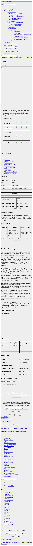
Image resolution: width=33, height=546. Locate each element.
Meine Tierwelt (11, 28)
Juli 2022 (6, 503)
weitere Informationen (10, 173)
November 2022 (8, 497)
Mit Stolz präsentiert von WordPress (10, 542)
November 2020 (8, 518)
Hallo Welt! (11, 486)
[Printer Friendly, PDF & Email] (16, 415)
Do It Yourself (11, 21)
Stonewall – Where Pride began (10, 425)
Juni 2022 (6, 504)
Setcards (6, 470)
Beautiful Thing (5, 417)
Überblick (7, 160)
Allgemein (7, 438)
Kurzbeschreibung (9, 161)
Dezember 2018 (8, 524)
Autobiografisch (5, 57)
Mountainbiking (11, 12)
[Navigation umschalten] (1, 3)
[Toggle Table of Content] (2, 157)
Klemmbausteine (11, 27)
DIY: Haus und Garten (17, 22)
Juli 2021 (6, 510)
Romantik (6, 465)
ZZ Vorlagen (7, 476)
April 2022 (7, 507)
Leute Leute (7, 459)
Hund (12, 40)
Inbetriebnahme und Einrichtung (22, 34)
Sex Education (4, 418)
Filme (15, 57)
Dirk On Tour (14, 15)
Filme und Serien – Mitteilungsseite (24, 394)
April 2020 (7, 519)
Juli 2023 (6, 494)
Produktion (8, 170)
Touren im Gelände (16, 18)
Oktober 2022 (8, 498)
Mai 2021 (6, 513)
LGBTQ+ (29, 57)
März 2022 (7, 509)
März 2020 (7, 521)
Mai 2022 (6, 506)
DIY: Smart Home (16, 25)
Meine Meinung (8, 9)
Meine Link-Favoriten (13, 51)
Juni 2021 (6, 512)
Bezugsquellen (8, 163)
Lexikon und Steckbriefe (20, 39)
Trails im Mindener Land (17, 16)
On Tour (6, 464)
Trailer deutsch (12, 167)
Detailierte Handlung (10, 164)
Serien (5, 468)
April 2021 (7, 515)
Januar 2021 (7, 516)
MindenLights (8, 45)
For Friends (7, 453)
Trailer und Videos (9, 166)
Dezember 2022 (8, 495)
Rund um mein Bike (16, 13)
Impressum (7, 53)
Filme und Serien (12, 43)
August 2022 (7, 501)
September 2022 (8, 500)
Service (6, 50)
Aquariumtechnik (19, 33)
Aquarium (13, 30)
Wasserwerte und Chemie (21, 37)
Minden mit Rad (15, 19)
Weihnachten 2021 (12, 48)
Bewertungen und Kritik (11, 172)
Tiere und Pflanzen (19, 36)
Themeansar (4, 544)
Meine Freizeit (8, 10)
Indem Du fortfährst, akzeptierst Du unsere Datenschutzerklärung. (16, 410)
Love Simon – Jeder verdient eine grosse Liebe (14, 428)
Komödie (6, 458)
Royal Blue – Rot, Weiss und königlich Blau (13, 431)
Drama (12, 57)
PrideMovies (7, 42)
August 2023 (7, 492)
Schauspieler (8, 169)
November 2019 (8, 523)
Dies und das (7, 441)
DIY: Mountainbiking (16, 24)
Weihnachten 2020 (12, 47)
